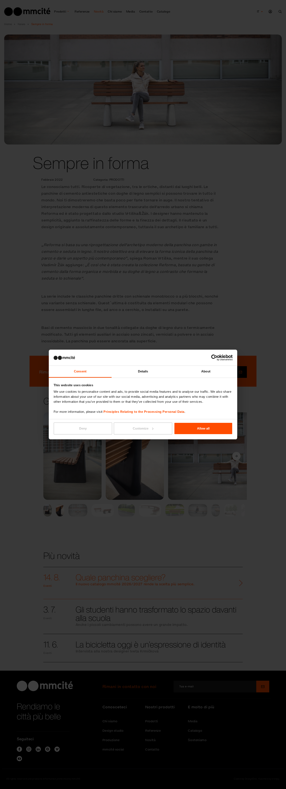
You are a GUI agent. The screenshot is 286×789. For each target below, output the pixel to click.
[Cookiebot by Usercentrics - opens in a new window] (214, 357)
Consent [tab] (80, 371)
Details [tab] (143, 371)
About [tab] (205, 371)
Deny (83, 428)
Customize (140, 428)
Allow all (203, 428)
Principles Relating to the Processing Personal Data (143, 411)
